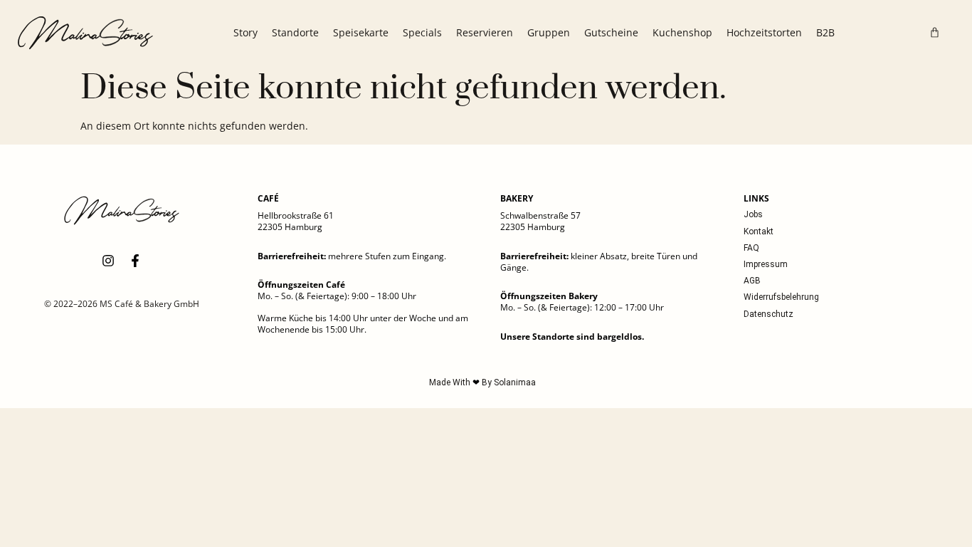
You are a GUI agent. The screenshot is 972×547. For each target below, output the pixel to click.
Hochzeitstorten (764, 32)
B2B (825, 32)
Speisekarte (361, 32)
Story (245, 32)
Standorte (295, 32)
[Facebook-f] (135, 260)
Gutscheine (611, 32)
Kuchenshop (682, 32)
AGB (752, 281)
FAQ (751, 248)
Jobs (753, 214)
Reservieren (484, 32)
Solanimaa (515, 382)
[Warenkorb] (935, 32)
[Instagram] (108, 260)
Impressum (766, 264)
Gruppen (548, 32)
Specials (422, 32)
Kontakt (758, 231)
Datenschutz (768, 314)
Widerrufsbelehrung (781, 297)
